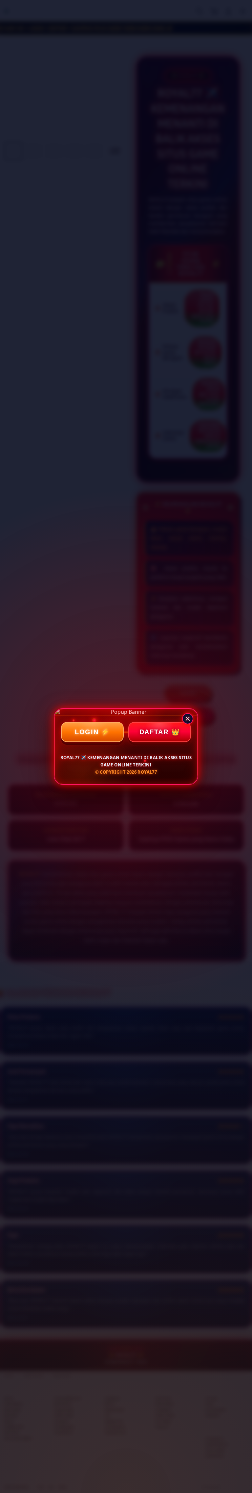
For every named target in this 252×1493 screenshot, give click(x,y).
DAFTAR (154, 731)
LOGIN (87, 731)
